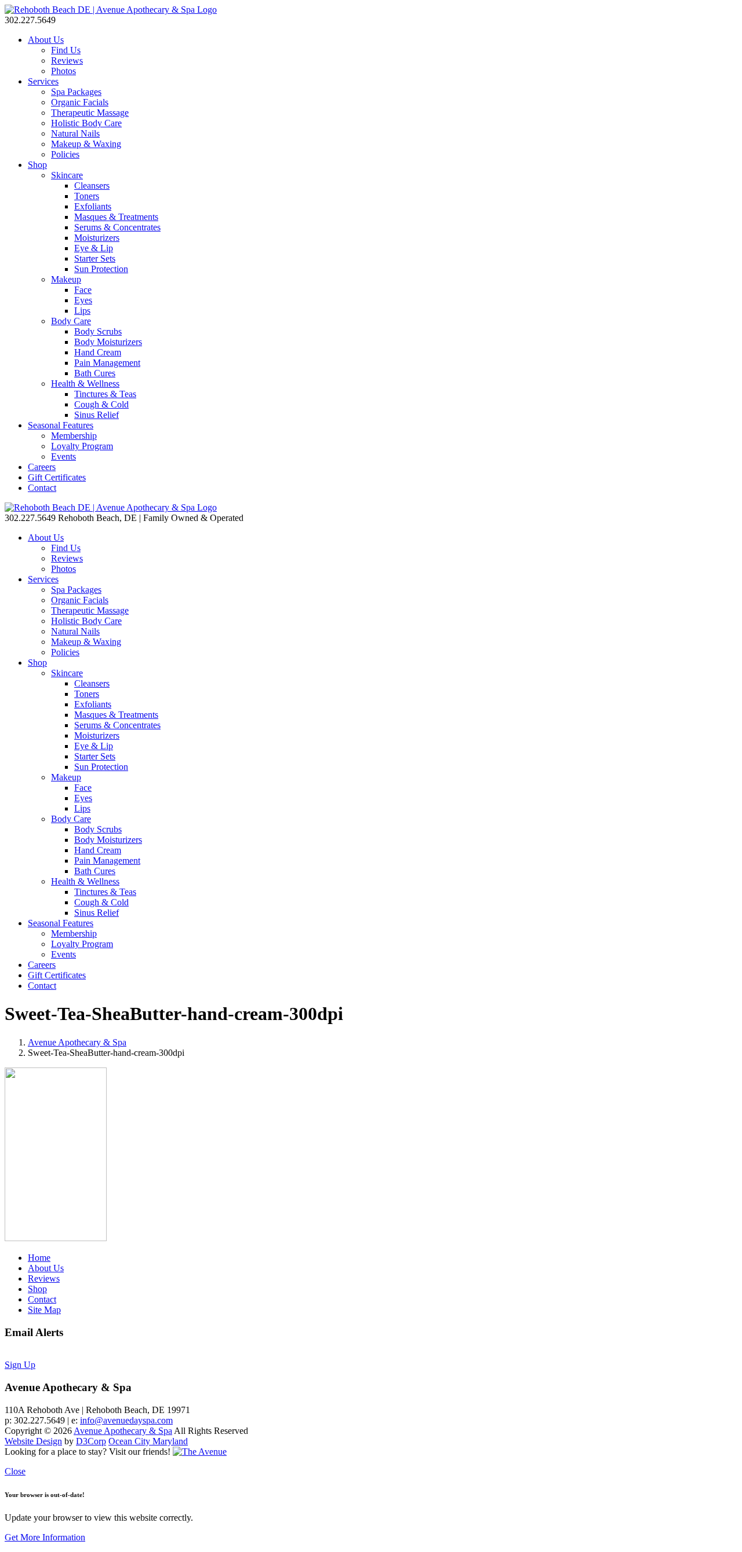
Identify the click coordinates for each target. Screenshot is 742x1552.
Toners (86, 196)
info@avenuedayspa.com (126, 1420)
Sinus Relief (96, 415)
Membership (74, 436)
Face (83, 290)
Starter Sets (94, 258)
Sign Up (20, 1365)
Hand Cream (97, 352)
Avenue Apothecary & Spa (77, 1042)
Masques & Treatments (116, 217)
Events (63, 456)
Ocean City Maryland (148, 1441)
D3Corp (91, 1441)
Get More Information (45, 1537)
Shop (37, 165)
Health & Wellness (85, 383)
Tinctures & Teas (105, 394)
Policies (65, 154)
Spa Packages (76, 92)
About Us (46, 40)
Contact (42, 488)
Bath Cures (94, 373)
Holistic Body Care (86, 123)
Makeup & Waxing (86, 144)
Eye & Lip (93, 248)
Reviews (67, 60)
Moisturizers (96, 238)
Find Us (66, 50)
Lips (82, 310)
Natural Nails (75, 133)
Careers (42, 467)
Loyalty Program (82, 446)
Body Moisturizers (108, 342)
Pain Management (107, 363)
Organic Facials (79, 102)
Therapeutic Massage (90, 113)
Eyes (83, 300)
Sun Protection (101, 269)
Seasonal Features (60, 425)
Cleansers (92, 185)
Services (43, 81)
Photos (63, 71)
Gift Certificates (57, 477)
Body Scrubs (98, 331)
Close (15, 1471)
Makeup (66, 279)
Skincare (67, 175)
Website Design (33, 1441)
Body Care (71, 321)
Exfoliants (92, 206)
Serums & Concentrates (117, 227)
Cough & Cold (101, 404)
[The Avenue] (200, 1451)
